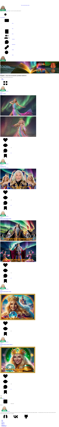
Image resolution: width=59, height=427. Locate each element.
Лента (12, 23)
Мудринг (1, 92)
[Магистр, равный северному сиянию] (18, 240)
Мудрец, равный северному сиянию (25, 5)
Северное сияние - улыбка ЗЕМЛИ (4, 167)
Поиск (2, 421)
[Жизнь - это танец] (18, 115)
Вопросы (3, 79)
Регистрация (1, 17)
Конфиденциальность (4, 425)
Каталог (13, 49)
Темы (12, 28)
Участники (3, 422)
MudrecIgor (8, 411)
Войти (4, 17)
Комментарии (13, 44)
